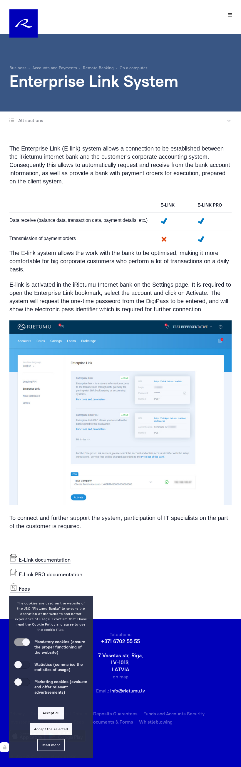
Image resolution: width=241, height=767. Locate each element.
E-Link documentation (44, 559)
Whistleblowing (156, 722)
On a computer (133, 67)
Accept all (51, 713)
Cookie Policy (44, 624)
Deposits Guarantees (115, 714)
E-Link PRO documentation (49, 574)
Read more (51, 745)
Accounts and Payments (54, 67)
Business (17, 67)
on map (120, 677)
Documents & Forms (111, 722)
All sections (30, 120)
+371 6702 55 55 (120, 641)
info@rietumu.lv (127, 691)
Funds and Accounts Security (174, 714)
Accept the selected (51, 729)
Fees (23, 588)
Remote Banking (98, 67)
